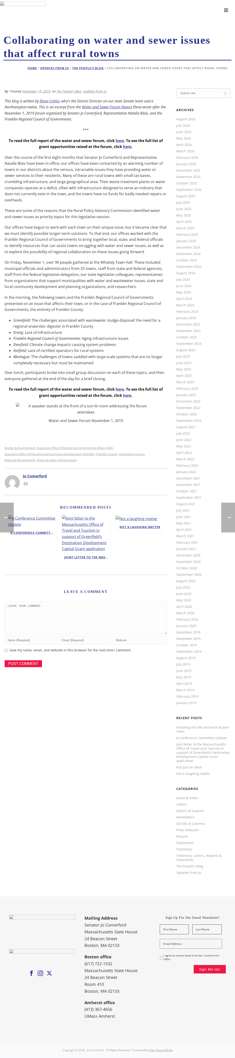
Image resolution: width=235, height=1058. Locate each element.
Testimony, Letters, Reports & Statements (198, 858)
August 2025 (185, 196)
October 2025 (186, 183)
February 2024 (187, 312)
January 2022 (186, 472)
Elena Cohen (49, 101)
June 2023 (183, 363)
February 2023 (187, 388)
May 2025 (183, 215)
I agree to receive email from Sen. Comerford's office (191, 957)
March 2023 (185, 382)
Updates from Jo (54, 68)
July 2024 (183, 279)
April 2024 (184, 299)
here (120, 140)
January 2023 (186, 395)
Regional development (20, 460)
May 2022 (183, 446)
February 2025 (187, 235)
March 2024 (185, 305)
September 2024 (188, 267)
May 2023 (183, 369)
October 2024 (186, 260)
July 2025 (183, 202)
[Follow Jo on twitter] (49, 973)
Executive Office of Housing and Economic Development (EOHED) (49, 454)
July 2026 (183, 125)
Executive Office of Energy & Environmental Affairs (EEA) (75, 448)
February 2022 (187, 465)
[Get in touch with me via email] (26, 484)
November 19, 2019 (36, 91)
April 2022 (184, 453)
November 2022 (188, 408)
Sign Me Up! (209, 969)
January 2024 (186, 318)
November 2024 (188, 254)
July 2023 (183, 356)
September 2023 (188, 344)
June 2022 (183, 440)
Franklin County (107, 454)
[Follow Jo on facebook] (31, 973)
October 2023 (186, 337)
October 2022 (186, 414)
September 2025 (188, 190)
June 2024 (183, 286)
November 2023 (188, 331)
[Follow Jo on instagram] (40, 973)
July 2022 (183, 433)
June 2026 (183, 132)
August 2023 (185, 350)
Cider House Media (160, 1050)
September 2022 (188, 421)
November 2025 (188, 177)
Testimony (184, 849)
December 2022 (188, 401)
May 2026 (183, 138)
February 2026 (187, 158)
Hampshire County (132, 454)
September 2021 (188, 498)
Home (32, 68)
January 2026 (186, 164)
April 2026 (184, 145)
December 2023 (188, 324)
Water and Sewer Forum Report (107, 107)
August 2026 (185, 119)
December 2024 (188, 247)
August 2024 (185, 273)
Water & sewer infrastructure (57, 460)
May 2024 (183, 292)
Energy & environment (20, 448)
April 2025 (184, 222)
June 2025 (183, 209)
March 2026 (185, 151)
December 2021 (188, 478)
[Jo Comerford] (117, 10)
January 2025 (186, 241)
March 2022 (185, 459)
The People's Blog (88, 68)
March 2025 (185, 228)
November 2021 (188, 485)
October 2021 (186, 491)
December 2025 (188, 170)
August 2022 (185, 427)
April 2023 (184, 376)
